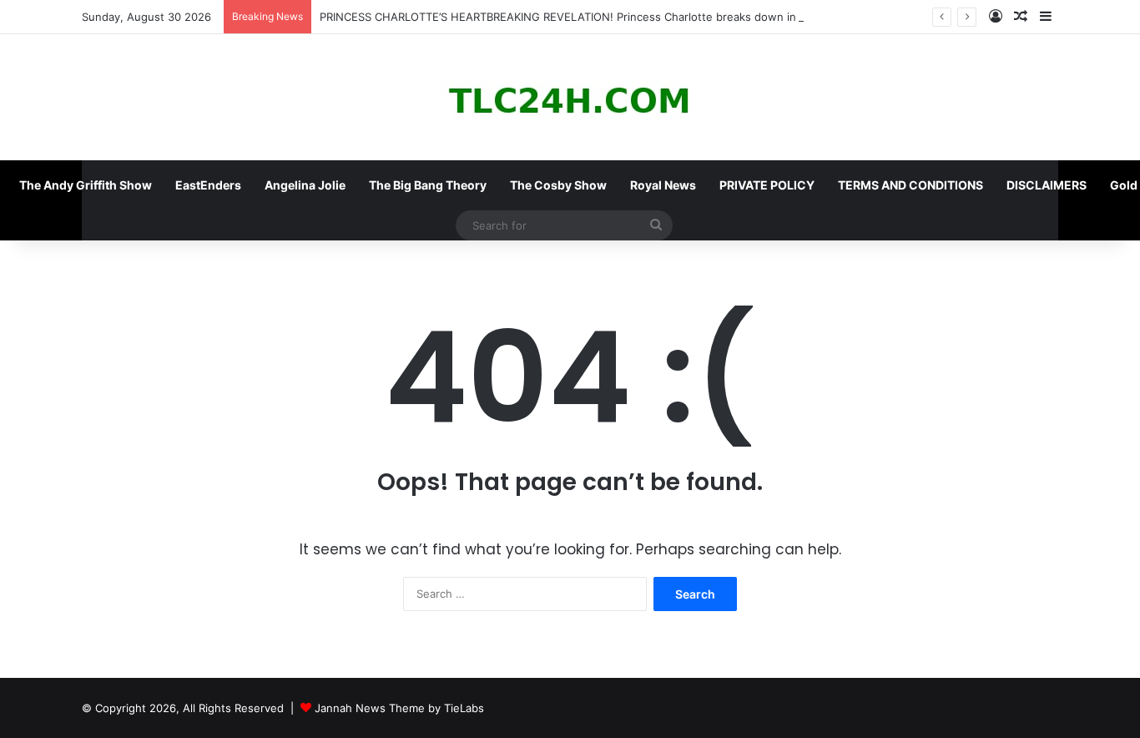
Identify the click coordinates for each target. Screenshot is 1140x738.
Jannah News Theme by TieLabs (399, 708)
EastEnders (208, 185)
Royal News (663, 185)
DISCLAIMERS (1046, 185)
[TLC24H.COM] (570, 97)
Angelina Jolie (305, 185)
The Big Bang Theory (428, 185)
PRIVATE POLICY (767, 185)
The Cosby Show (558, 185)
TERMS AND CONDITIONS (910, 185)
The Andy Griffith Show (85, 185)
